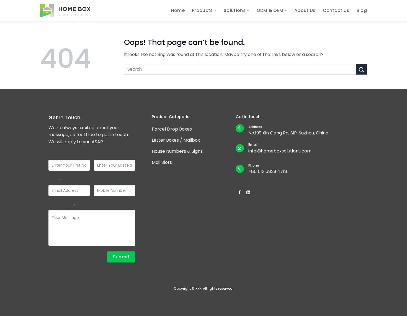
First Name (57, 154)
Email (53, 180)
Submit (121, 257)
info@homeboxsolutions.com (279, 151)
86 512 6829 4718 (269, 171)
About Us (305, 10)
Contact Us (336, 10)
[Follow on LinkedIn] (248, 193)
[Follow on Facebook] (240, 193)
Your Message (60, 205)
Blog (362, 10)
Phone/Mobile (105, 180)
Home (178, 10)
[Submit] (361, 69)
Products (202, 10)
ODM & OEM (270, 10)
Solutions (235, 10)
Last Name (103, 154)
